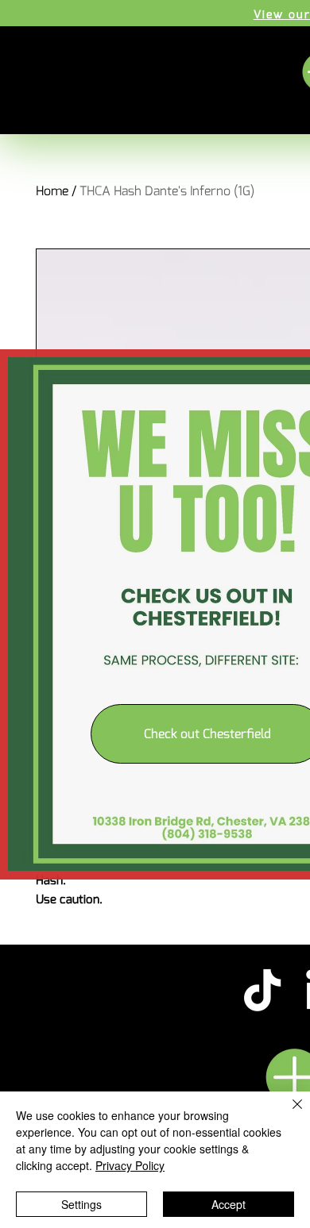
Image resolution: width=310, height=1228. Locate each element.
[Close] (288, 1114)
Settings (81, 1204)
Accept (228, 1204)
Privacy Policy (130, 1165)
